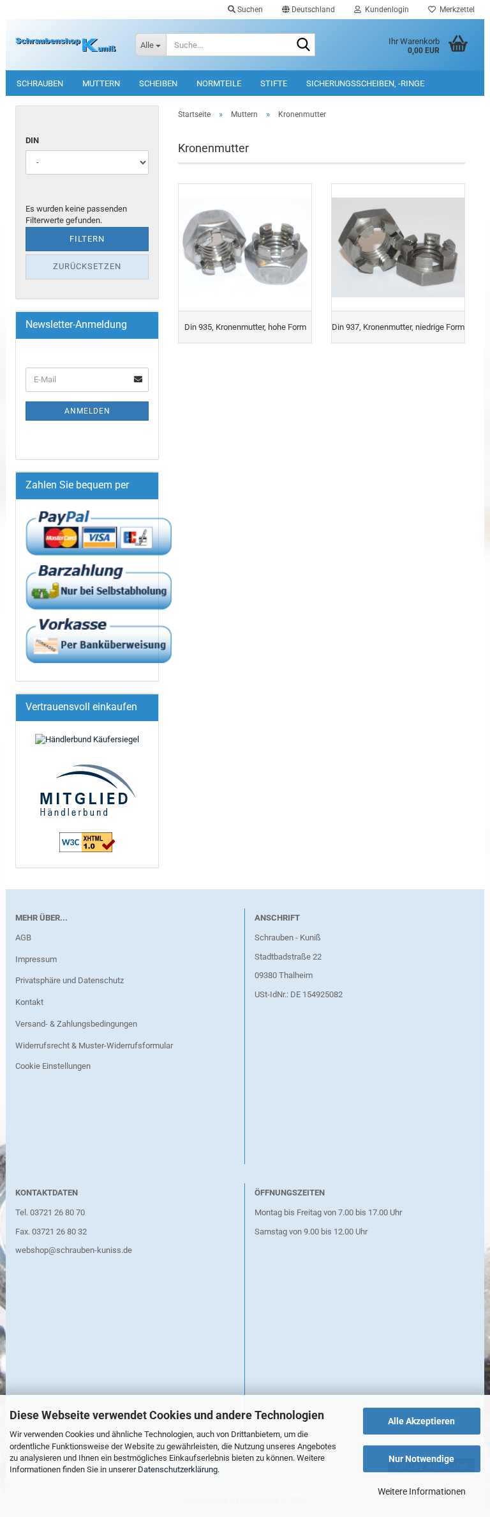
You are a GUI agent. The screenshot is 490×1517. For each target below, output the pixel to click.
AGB (23, 937)
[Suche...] (303, 45)
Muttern (101, 83)
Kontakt (29, 1002)
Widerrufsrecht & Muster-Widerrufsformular (94, 1045)
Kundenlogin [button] (385, 9)
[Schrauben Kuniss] (65, 44)
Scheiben (158, 83)
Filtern (87, 239)
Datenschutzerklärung (178, 1469)
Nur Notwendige (421, 1459)
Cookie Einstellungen (53, 1066)
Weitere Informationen (422, 1491)
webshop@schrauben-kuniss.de (73, 1250)
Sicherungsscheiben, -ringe (365, 83)
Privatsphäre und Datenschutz (69, 980)
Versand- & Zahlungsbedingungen (76, 1024)
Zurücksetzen (87, 266)
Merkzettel (455, 9)
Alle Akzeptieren (421, 1421)
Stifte (273, 83)
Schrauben (40, 83)
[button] (308, 9)
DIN (32, 140)
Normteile (219, 83)
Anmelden (87, 411)
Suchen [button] (249, 9)
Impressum (36, 959)
